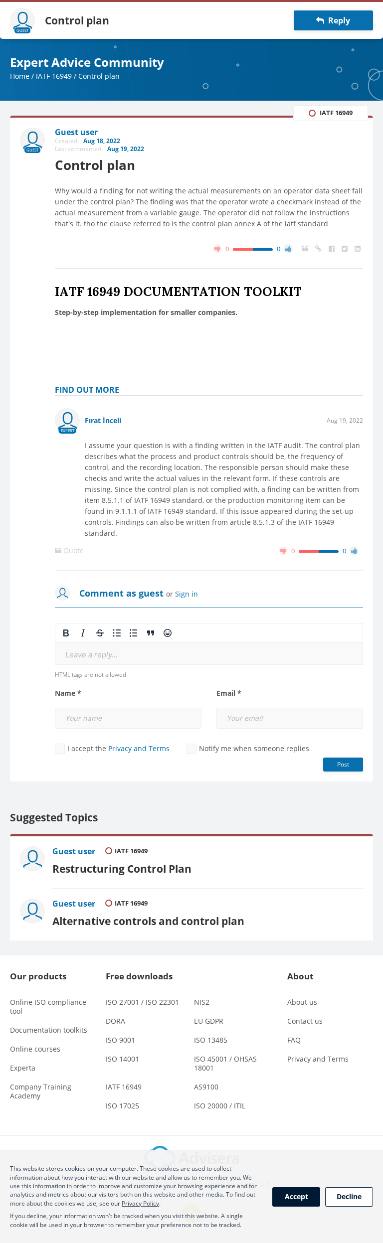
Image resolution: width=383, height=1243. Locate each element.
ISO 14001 (122, 1059)
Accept (296, 1196)
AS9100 (206, 1086)
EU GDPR (208, 1021)
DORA (115, 1021)
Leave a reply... (91, 654)
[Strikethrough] (99, 632)
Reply (337, 20)
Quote (72, 550)
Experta (22, 1068)
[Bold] (65, 632)
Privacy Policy (140, 1203)
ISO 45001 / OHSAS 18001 (225, 1063)
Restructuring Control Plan (122, 868)
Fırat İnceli (103, 420)
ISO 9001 (120, 1040)
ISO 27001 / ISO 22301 (142, 1002)
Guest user (73, 851)
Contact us (305, 1021)
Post (343, 764)
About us (302, 1002)
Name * (68, 693)
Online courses (35, 1049)
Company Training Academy (40, 1091)
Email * (228, 693)
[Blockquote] (150, 632)
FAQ (294, 1040)
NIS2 (201, 1002)
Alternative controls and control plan (148, 921)
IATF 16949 (54, 76)
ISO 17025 (122, 1105)
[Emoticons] (167, 632)
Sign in (186, 594)
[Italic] (82, 632)
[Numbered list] (133, 632)
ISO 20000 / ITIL (219, 1105)
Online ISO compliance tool (48, 1006)
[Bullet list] (116, 632)
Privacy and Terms (139, 748)
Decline (349, 1196)
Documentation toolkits (48, 1030)
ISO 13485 (210, 1040)
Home (19, 76)
